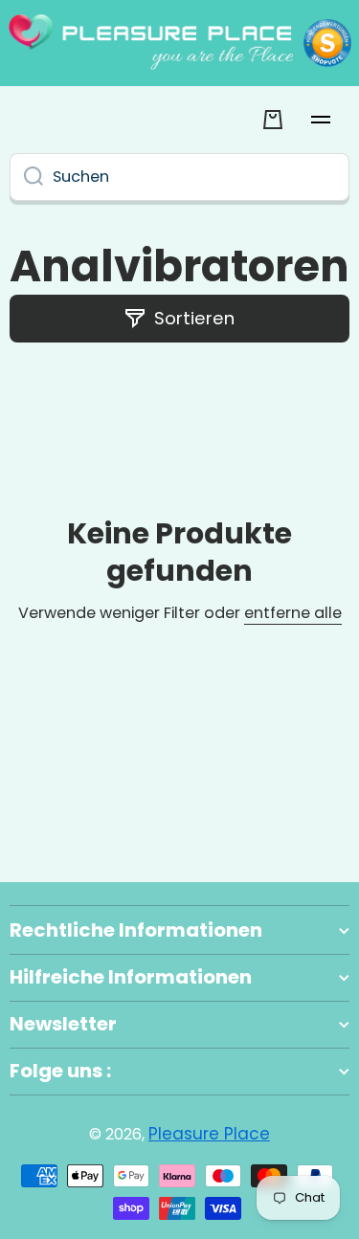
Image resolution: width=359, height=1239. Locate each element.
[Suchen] (26, 177)
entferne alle (293, 614)
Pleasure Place (209, 1133)
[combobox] (179, 177)
